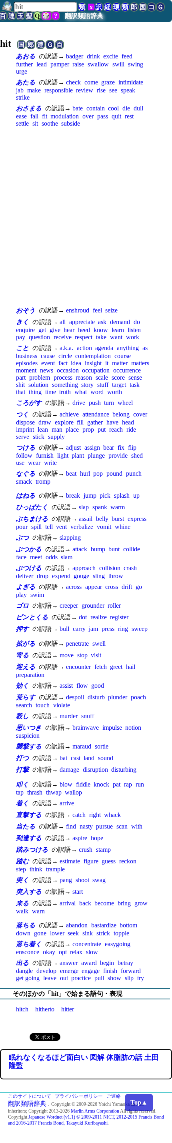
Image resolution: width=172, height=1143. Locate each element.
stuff (102, 384)
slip (129, 978)
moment (26, 370)
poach (138, 697)
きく (22, 321)
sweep (140, 628)
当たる (25, 826)
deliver (24, 576)
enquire (25, 329)
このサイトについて (29, 1096)
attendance (95, 414)
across (74, 586)
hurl (85, 473)
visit (96, 655)
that (20, 391)
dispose (25, 422)
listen (134, 329)
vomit (104, 526)
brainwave (85, 727)
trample (55, 869)
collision (109, 567)
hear (69, 329)
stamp (103, 849)
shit (20, 384)
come (91, 82)
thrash (34, 792)
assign (92, 447)
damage (69, 769)
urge (21, 71)
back (85, 903)
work (132, 337)
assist (66, 685)
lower (57, 933)
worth (114, 391)
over (88, 116)
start (77, 891)
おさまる (29, 108)
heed (84, 329)
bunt (114, 549)
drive (78, 402)
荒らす (25, 697)
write (50, 462)
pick (105, 495)
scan (122, 826)
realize (98, 617)
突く (22, 880)
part (21, 377)
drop (42, 576)
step (21, 869)
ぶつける (29, 567)
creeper (69, 605)
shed (137, 455)
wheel (125, 402)
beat (71, 473)
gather (95, 422)
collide (131, 549)
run (140, 784)
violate (61, 705)
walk (22, 911)
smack (24, 481)
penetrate (77, 643)
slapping (70, 537)
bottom (128, 925)
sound (105, 758)
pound (114, 473)
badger (74, 56)
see (113, 90)
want (116, 337)
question (39, 337)
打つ (22, 758)
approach (84, 567)
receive (63, 337)
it (106, 363)
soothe (50, 123)
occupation (96, 370)
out (64, 978)
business (26, 355)
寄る (22, 655)
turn (109, 402)
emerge (69, 970)
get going (28, 978)
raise (78, 64)
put (102, 429)
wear (34, 462)
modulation (64, 116)
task (135, 384)
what (80, 391)
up (136, 495)
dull (138, 108)
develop (46, 970)
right (95, 814)
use (20, 462)
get (42, 329)
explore (64, 422)
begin (107, 962)
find (71, 826)
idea (76, 363)
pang (66, 880)
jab (20, 90)
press (108, 628)
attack (79, 549)
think (36, 869)
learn (118, 329)
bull (64, 628)
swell (99, 643)
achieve (69, 414)
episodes (27, 363)
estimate (70, 861)
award (89, 962)
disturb (96, 697)
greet (116, 666)
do (137, 321)
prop (88, 429)
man (57, 429)
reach (116, 429)
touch (43, 705)
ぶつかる (29, 549)
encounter (78, 666)
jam (93, 628)
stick (38, 436)
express (137, 518)
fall (34, 116)
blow (66, 784)
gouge (81, 576)
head (128, 422)
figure (91, 861)
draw (44, 422)
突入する (29, 891)
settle (22, 123)
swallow (98, 64)
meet (36, 557)
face (21, 557)
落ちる (25, 925)
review (84, 90)
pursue (104, 826)
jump (90, 495)
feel (97, 310)
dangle (24, 970)
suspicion (28, 735)
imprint (25, 429)
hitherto (44, 1009)
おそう (25, 310)
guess (109, 861)
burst (118, 518)
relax (76, 952)
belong (121, 414)
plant (78, 455)
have (112, 422)
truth (65, 391)
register (119, 617)
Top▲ (139, 1102)
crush (85, 849)
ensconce (27, 952)
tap (20, 792)
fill (80, 422)
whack (112, 814)
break (73, 495)
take (101, 337)
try (140, 978)
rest (129, 116)
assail (85, 518)
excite (110, 56)
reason (84, 377)
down (23, 933)
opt (63, 952)
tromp (43, 481)
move (67, 655)
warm (117, 507)
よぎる (25, 586)
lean (43, 429)
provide (118, 455)
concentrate (86, 944)
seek (73, 933)
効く (22, 685)
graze (108, 82)
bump (98, 549)
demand (120, 321)
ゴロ (22, 605)
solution (38, 384)
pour (22, 526)
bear (108, 447)
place (72, 429)
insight (93, 363)
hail (130, 666)
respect (83, 337)
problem (39, 377)
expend (61, 576)
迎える (25, 666)
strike (23, 97)
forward (131, 970)
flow (82, 685)
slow (92, 952)
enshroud (77, 310)
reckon (127, 861)
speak (128, 90)
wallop (73, 792)
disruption (95, 769)
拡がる (25, 643)
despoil (75, 697)
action (84, 347)
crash (130, 567)
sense (135, 377)
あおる (25, 56)
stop (82, 655)
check (73, 82)
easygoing (117, 944)
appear (93, 586)
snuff (87, 716)
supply (56, 436)
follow (24, 455)
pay (20, 337)
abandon (77, 925)
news (46, 370)
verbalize (81, 526)
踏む (22, 861)
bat (63, 758)
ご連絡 (113, 1096)
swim (37, 594)
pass (102, 116)
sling (99, 576)
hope (97, 838)
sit (35, 123)
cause (48, 355)
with (136, 826)
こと (22, 347)
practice (81, 978)
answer (69, 962)
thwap (54, 792)
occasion (68, 370)
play (21, 594)
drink (93, 56)
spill (36, 526)
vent (61, 526)
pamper (59, 64)
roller (114, 605)
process (63, 377)
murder (69, 716)
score (118, 377)
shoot (82, 880)
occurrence (127, 370)
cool (113, 108)
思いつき (29, 727)
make (34, 90)
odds (52, 557)
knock (101, 784)
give (55, 329)
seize (111, 310)
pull (99, 978)
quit (116, 116)
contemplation (93, 355)
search (24, 705)
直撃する (29, 814)
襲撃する (29, 746)
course (122, 355)
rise (101, 90)
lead (41, 64)
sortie (101, 746)
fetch (100, 666)
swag (99, 880)
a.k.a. (66, 347)
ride (131, 429)
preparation (30, 674)
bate (77, 108)
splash (122, 495)
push (95, 402)
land (89, 758)
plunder (117, 697)
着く (22, 803)
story (87, 384)
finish (110, 970)
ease (21, 116)
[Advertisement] (86, 216)
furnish (45, 455)
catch (79, 814)
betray (125, 962)
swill (118, 64)
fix (121, 447)
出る (22, 962)
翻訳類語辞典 (84, 15)
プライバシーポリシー (79, 1096)
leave (49, 978)
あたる (25, 82)
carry (79, 628)
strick (103, 933)
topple (121, 933)
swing (135, 64)
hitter (67, 1009)
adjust (73, 447)
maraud (81, 746)
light (62, 455)
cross (111, 586)
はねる (25, 495)
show (114, 978)
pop (98, 473)
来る (22, 903)
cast (75, 758)
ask (102, 321)
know (101, 329)
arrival (68, 903)
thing (35, 391)
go (139, 586)
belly (102, 518)
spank (99, 507)
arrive (67, 803)
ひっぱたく (32, 507)
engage (91, 970)
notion (133, 727)
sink (87, 933)
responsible (58, 90)
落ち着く (29, 944)
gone (40, 933)
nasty (86, 826)
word (97, 391)
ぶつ (22, 537)
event (48, 363)
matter (120, 363)
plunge (96, 455)
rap (128, 784)
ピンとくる (32, 617)
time (50, 391)
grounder (93, 605)
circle (65, 355)
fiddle (83, 784)
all (63, 321)
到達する (29, 838)
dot (83, 617)
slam (66, 557)
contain (95, 108)
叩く (22, 784)
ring (123, 628)
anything (128, 347)
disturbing (123, 769)
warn (38, 911)
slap (84, 507)
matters (140, 363)
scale (102, 377)
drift (127, 586)
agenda (104, 347)
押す (22, 628)
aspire (79, 838)
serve (22, 436)
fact (63, 363)
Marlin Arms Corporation (95, 1111)
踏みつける (32, 849)
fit (44, 116)
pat (116, 784)
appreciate (82, 321)
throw (115, 576)
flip (132, 447)
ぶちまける (32, 518)
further (24, 64)
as (145, 347)
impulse (112, 727)
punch (134, 473)
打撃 (22, 769)
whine (122, 526)
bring (124, 903)
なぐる (25, 473)
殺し (22, 716)
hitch (22, 1009)
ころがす (29, 402)
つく (22, 414)
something (65, 384)
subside (70, 123)
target (119, 384)
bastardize (103, 925)
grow (141, 903)
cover (140, 414)
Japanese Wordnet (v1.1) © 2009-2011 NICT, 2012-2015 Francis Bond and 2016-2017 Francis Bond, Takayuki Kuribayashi (86, 1120)
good (97, 685)
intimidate (130, 82)
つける (25, 447)
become (104, 903)
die (126, 108)
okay (49, 952)
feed (127, 56)
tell (49, 526)
